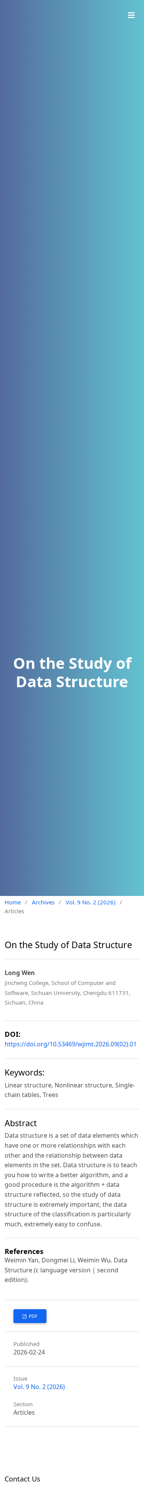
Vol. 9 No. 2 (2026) (91, 902)
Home (13, 902)
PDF (32, 1316)
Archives (43, 902)
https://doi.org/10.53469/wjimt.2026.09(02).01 (71, 1044)
